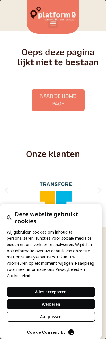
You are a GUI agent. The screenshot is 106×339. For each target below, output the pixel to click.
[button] (53, 23)
